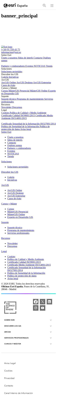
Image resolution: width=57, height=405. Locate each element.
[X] (42, 301)
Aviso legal (25, 129)
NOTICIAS (40, 66)
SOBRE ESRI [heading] (9, 320)
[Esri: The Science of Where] (10, 308)
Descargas (17, 107)
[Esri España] (15, 5)
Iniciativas (14, 77)
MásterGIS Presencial (19, 90)
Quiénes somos (14, 145)
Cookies (5, 112)
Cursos (5, 90)
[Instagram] (35, 308)
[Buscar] (44, 5)
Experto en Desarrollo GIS (20, 217)
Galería (5, 77)
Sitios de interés (26, 57)
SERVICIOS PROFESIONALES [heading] (16, 338)
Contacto (38, 57)
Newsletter (6, 107)
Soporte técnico (9, 99)
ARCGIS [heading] (7, 332)
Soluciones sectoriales (11, 71)
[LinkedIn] (49, 301)
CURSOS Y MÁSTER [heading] (12, 344)
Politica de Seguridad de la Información (20, 126)
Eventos (29, 66)
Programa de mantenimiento (30, 99)
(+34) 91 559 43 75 (10, 49)
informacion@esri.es (11, 52)
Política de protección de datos (21, 275)
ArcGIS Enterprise (42, 82)
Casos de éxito (8, 85)
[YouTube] (42, 308)
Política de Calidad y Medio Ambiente (28, 112)
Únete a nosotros (9, 57)
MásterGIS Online (39, 90)
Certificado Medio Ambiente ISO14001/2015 (29, 264)
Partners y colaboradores (13, 66)
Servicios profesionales (18, 233)
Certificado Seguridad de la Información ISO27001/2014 (28, 123)
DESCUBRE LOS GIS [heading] (12, 326)
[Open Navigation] (52, 5)
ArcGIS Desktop (24, 82)
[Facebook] (35, 301)
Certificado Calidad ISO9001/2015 (18, 115)
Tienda (49, 66)
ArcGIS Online (8, 82)
